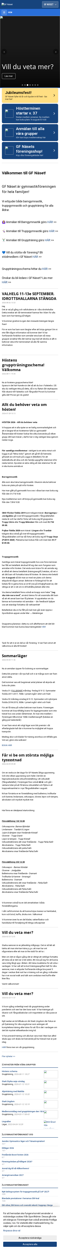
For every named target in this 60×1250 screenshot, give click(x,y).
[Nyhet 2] (25, 85)
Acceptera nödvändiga (30, 1238)
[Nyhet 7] (37, 85)
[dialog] (30, 1228)
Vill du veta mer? (17, 932)
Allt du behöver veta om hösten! (24, 407)
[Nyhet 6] (35, 85)
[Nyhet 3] (27, 85)
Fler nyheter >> (8, 1056)
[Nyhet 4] (30, 85)
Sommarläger (14, 655)
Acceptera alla (30, 1244)
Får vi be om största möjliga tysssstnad (28, 757)
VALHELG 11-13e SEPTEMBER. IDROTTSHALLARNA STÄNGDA (29, 296)
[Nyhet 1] (22, 85)
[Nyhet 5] (32, 85)
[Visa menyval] (4, 12)
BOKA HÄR (7, 745)
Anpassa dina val (11, 1230)
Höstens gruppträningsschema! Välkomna (23, 365)
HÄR (50, 222)
